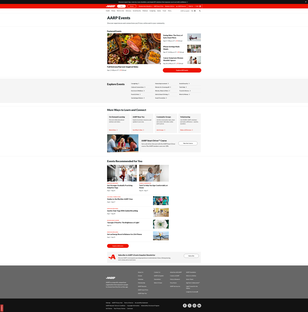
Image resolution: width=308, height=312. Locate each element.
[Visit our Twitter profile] (190, 306)
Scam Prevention (160, 98)
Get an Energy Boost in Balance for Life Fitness (124, 234)
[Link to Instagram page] (194, 306)
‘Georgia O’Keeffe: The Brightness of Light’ (123, 223)
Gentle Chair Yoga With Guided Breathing (122, 211)
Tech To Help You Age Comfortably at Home (153, 186)
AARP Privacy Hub (117, 302)
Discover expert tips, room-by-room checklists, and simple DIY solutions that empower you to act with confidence (152, 2)
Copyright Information (133, 305)
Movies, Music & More (161, 90)
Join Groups (160, 130)
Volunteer (140, 279)
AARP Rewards (182, 6)
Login (197, 6)
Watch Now (112, 130)
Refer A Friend (158, 283)
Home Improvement (161, 83)
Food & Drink (135, 94)
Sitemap (108, 302)
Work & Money (183, 94)
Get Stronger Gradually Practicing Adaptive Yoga (119, 186)
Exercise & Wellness (137, 90)
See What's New (137, 130)
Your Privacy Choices (119, 308)
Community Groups (163, 117)
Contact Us (157, 272)
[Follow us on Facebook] (185, 306)
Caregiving (134, 83)
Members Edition (169, 6)
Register (191, 6)
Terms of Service (128, 302)
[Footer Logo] (117, 278)
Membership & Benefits (145, 6)
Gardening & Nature (137, 98)
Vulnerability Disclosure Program (150, 305)
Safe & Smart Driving (161, 94)
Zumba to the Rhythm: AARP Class (120, 199)
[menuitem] (108, 11)
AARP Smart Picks (158, 6)
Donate (140, 275)
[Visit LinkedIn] (199, 306)
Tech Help (182, 87)
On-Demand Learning (117, 117)
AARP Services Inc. (175, 286)
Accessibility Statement (141, 302)
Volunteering (185, 117)
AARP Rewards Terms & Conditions (115, 305)
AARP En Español (159, 275)
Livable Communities (145, 183)
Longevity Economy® (192, 292)
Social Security (183, 83)
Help (192, 10)
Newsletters (157, 279)
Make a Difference (185, 130)
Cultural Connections (137, 87)
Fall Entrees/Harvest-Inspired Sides (122, 67)
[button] (199, 10)
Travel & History (184, 90)
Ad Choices (109, 308)
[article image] (134, 63)
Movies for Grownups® (162, 87)
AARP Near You (138, 117)
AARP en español (185, 11)
